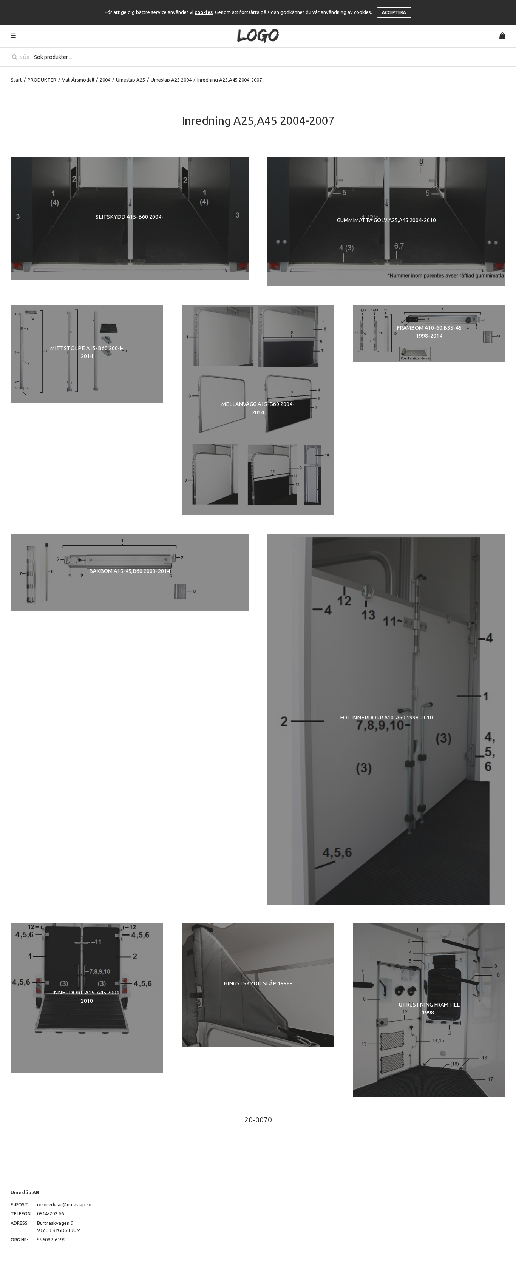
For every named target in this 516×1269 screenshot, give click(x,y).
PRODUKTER (42, 79)
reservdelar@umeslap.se (64, 1204)
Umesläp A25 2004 (171, 79)
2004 (105, 79)
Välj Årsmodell (78, 79)
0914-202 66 (50, 1213)
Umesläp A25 (130, 79)
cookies (204, 12)
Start (16, 79)
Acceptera (394, 12)
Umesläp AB (25, 1192)
